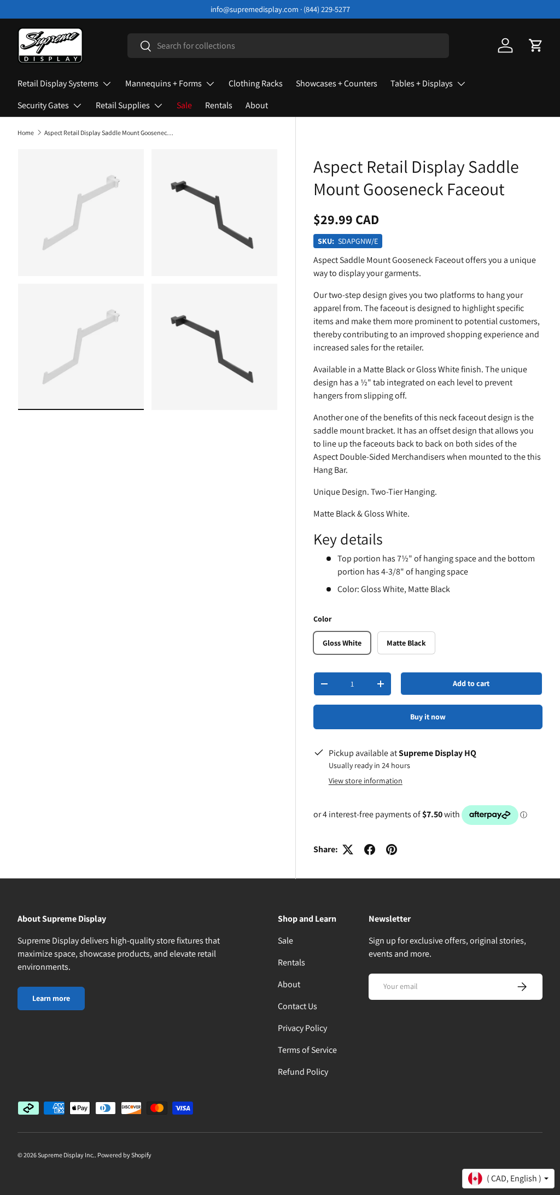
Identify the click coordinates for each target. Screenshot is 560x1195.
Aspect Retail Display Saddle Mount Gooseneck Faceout (110, 133)
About (257, 105)
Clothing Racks (256, 83)
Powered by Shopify (124, 1155)
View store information (365, 781)
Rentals (218, 105)
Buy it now (428, 717)
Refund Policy (303, 1071)
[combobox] (288, 45)
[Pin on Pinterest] (391, 849)
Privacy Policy (302, 1028)
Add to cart (471, 683)
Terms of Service (307, 1050)
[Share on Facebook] (370, 849)
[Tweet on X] (348, 849)
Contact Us (297, 1006)
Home (26, 133)
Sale (184, 105)
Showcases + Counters (336, 83)
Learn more (51, 998)
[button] (536, 45)
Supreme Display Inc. (66, 1155)
